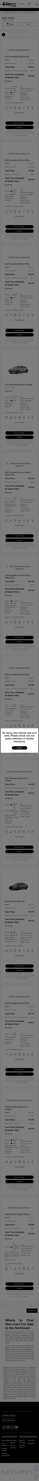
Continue (19, 748)
